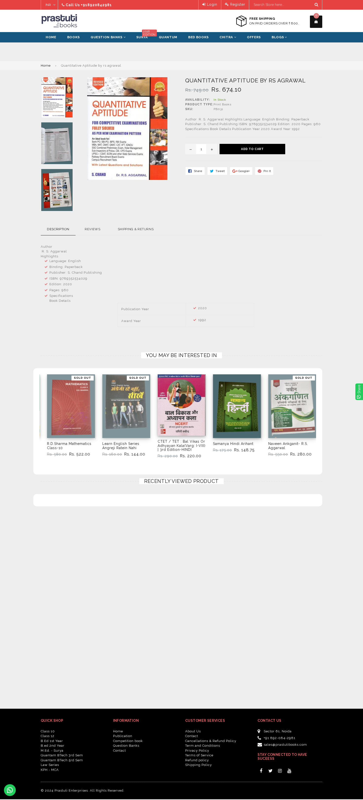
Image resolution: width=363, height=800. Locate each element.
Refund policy (197, 760)
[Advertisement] (37, 54)
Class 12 (47, 736)
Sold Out (82, 378)
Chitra (227, 37)
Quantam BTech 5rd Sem (62, 760)
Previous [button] (34, 410)
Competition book (128, 741)
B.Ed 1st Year (52, 741)
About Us (193, 731)
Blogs (278, 37)
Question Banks (107, 37)
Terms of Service (199, 755)
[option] (67, 417)
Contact (119, 750)
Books (73, 37)
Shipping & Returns (136, 229)
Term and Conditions (202, 745)
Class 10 (48, 731)
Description (58, 229)
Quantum (168, 37)
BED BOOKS (198, 37)
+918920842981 (96, 5)
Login (211, 4)
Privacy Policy (197, 750)
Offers (254, 37)
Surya (144, 35)
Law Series (50, 765)
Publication (122, 736)
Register (237, 4)
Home (51, 37)
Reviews (93, 229)
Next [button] (329, 410)
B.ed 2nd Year (52, 745)
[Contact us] (10, 790)
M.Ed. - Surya (52, 750)
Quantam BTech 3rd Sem (62, 755)
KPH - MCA (50, 770)
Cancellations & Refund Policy (210, 741)
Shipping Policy (198, 765)
